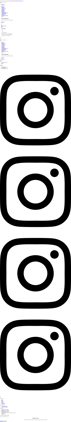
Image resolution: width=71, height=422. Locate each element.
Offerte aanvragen (2, 59)
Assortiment (2, 42)
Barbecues (3, 44)
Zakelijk (1, 421)
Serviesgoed (3, 10)
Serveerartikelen (4, 8)
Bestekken (3, 11)
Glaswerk (3, 50)
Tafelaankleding (4, 12)
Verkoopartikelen (4, 13)
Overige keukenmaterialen (5, 15)
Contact (2, 22)
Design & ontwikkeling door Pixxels (4, 416)
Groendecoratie (4, 14)
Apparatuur (3, 9)
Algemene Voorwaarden (4, 406)
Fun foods (3, 46)
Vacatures (2, 4)
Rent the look (3, 57)
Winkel (2, 400)
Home (2, 6)
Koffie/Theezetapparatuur (5, 48)
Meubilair (3, 7)
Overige (3, 16)
